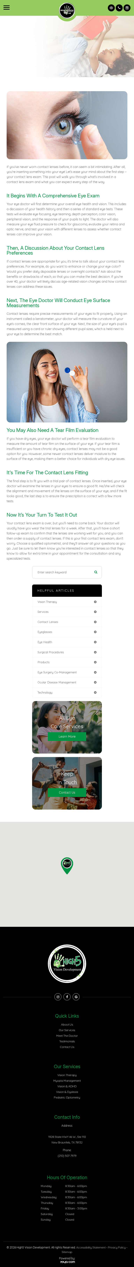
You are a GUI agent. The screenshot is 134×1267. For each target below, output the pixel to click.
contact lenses (48, 622)
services (43, 612)
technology (45, 692)
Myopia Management (67, 1080)
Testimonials (67, 1041)
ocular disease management (57, 682)
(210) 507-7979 (67, 1155)
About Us (67, 1024)
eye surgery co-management (57, 672)
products (44, 662)
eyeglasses (45, 632)
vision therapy (47, 602)
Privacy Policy (117, 1247)
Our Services (67, 1030)
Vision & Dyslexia (67, 1092)
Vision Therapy (67, 1075)
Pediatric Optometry (67, 1097)
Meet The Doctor (67, 1035)
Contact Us (67, 792)
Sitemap (67, 1252)
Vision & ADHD (67, 1086)
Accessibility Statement (91, 1247)
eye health (45, 642)
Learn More (67, 736)
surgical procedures (51, 652)
